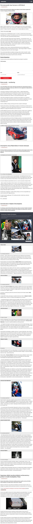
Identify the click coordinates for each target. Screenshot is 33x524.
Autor (1, 72)
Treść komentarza (3, 61)
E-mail (18, 72)
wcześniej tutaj (3, 489)
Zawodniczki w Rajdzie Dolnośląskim (8, 214)
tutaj (10, 31)
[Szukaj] (30, 1)
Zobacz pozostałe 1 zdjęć (28, 241)
